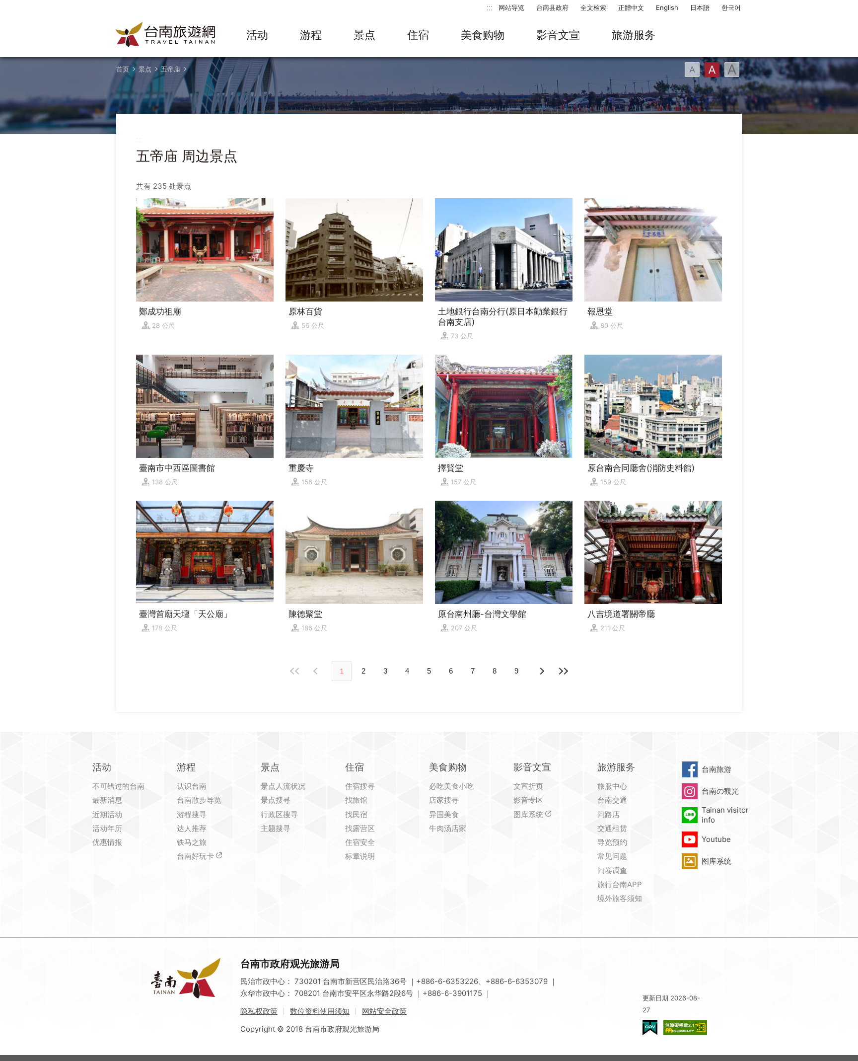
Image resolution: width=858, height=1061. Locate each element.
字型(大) (731, 69)
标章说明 (360, 856)
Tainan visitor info (725, 815)
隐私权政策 (259, 1011)
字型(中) (712, 69)
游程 (311, 34)
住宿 (418, 34)
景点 (364, 34)
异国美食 (444, 814)
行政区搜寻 (279, 814)
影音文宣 (558, 34)
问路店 (608, 814)
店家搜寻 (444, 800)
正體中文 (631, 7)
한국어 (731, 7)
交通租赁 (612, 828)
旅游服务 (633, 34)
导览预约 (612, 842)
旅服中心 (612, 786)
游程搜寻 (192, 814)
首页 (122, 69)
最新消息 (107, 800)
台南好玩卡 (195, 856)
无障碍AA (685, 1027)
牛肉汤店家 (447, 828)
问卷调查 (612, 870)
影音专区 (528, 800)
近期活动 (107, 814)
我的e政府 (650, 1027)
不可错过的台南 (118, 786)
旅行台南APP (619, 884)
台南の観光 (720, 791)
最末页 (563, 671)
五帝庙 (170, 69)
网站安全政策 (384, 1011)
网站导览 (511, 7)
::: (490, 7)
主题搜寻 (275, 828)
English (667, 7)
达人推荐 (192, 828)
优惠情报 (107, 842)
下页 (317, 671)
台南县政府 (552, 7)
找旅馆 (356, 800)
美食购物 (482, 34)
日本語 (700, 7)
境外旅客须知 (619, 898)
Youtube (716, 839)
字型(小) (692, 69)
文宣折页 (528, 786)
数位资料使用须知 (320, 1011)
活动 (257, 34)
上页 (541, 671)
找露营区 (360, 828)
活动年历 (107, 828)
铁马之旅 (192, 842)
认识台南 (192, 786)
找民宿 (356, 814)
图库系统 (528, 814)
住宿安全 (360, 842)
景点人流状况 (283, 786)
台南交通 (612, 800)
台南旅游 (716, 769)
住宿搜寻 (360, 786)
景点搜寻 (275, 800)
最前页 (295, 671)
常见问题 (612, 856)
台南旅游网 (165, 35)
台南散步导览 (199, 800)
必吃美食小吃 (451, 786)
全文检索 (593, 7)
